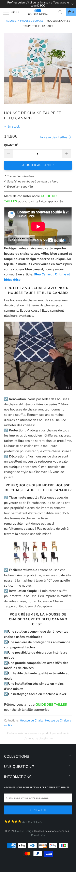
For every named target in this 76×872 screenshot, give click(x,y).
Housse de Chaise (32, 720)
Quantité (11, 145)
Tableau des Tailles (53, 137)
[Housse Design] (38, 12)
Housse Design (24, 831)
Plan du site (38, 835)
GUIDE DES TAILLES (51, 704)
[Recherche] (61, 12)
